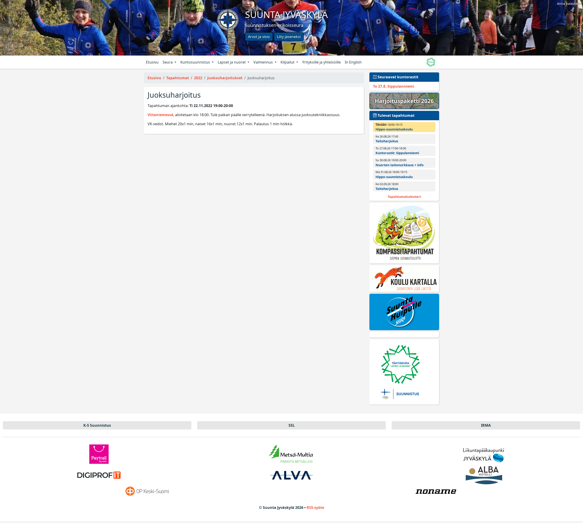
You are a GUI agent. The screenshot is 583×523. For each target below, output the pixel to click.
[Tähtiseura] (404, 372)
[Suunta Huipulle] (404, 312)
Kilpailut (288, 62)
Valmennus (263, 62)
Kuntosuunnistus (195, 62)
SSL (292, 425)
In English (353, 62)
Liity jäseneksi (289, 36)
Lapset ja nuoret (232, 62)
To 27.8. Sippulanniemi (393, 86)
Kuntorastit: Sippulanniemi (397, 153)
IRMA (486, 425)
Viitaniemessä (160, 114)
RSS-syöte (315, 507)
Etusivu (152, 62)
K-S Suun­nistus (97, 425)
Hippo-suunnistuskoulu (394, 129)
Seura (168, 62)
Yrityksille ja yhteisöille (321, 62)
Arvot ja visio (259, 36)
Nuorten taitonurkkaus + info (400, 165)
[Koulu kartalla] (404, 278)
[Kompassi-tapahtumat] (404, 233)
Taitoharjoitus (387, 141)
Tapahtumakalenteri (404, 196)
